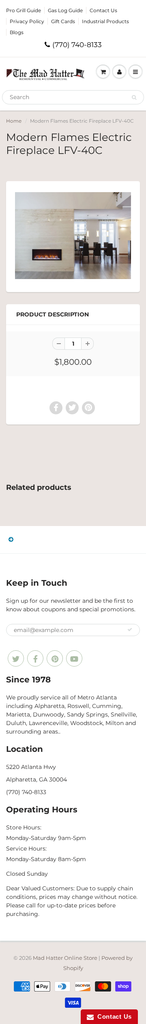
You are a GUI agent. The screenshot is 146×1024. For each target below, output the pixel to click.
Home (13, 121)
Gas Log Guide (65, 10)
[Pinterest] (55, 658)
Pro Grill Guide (23, 10)
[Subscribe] (130, 629)
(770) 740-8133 (77, 45)
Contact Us (103, 10)
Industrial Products (105, 21)
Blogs (17, 32)
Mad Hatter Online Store (65, 958)
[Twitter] (16, 658)
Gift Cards (63, 21)
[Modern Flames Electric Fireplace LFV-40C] (73, 235)
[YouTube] (74, 658)
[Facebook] (35, 658)
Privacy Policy (27, 21)
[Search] (134, 97)
